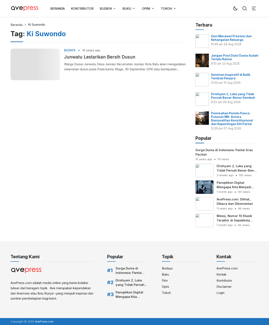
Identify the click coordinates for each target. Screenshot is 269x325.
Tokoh (166, 9)
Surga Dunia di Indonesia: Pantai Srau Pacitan (129, 272)
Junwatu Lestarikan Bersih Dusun (99, 57)
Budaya (106, 9)
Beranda (57, 9)
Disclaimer (224, 287)
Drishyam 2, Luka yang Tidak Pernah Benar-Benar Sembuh (233, 95)
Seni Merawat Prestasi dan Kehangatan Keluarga (231, 37)
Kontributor (82, 9)
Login (220, 293)
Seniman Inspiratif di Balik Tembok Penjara (230, 76)
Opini (146, 9)
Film (165, 280)
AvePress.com (227, 268)
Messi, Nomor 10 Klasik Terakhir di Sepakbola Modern (234, 220)
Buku (127, 9)
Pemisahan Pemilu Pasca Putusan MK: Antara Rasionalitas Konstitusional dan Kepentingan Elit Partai (232, 118)
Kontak (221, 274)
